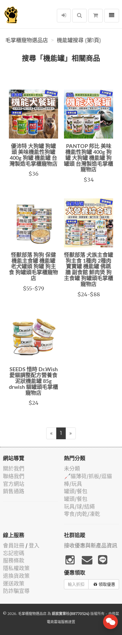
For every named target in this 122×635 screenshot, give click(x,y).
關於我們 (13, 468)
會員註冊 (13, 545)
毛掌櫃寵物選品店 (26, 40)
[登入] (64, 15)
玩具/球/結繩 (79, 506)
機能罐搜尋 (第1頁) (79, 40)
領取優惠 (107, 584)
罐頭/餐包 (75, 491)
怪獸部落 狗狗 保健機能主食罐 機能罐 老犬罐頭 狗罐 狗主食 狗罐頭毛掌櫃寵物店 (33, 267)
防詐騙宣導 (16, 591)
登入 (34, 545)
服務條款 (13, 560)
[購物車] (95, 15)
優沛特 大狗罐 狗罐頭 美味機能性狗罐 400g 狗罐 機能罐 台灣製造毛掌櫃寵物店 (33, 155)
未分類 (72, 468)
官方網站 (13, 484)
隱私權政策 (16, 568)
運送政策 (13, 583)
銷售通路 (13, 491)
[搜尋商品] (79, 15)
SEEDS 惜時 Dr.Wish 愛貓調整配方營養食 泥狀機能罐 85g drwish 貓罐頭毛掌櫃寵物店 (33, 381)
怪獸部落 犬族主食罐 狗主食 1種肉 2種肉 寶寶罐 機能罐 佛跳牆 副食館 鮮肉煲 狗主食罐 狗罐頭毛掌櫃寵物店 (88, 270)
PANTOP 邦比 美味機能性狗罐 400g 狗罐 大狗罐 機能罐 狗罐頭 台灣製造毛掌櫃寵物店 (88, 158)
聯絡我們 (13, 476)
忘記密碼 (13, 553)
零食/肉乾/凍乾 (82, 514)
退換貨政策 (16, 576)
